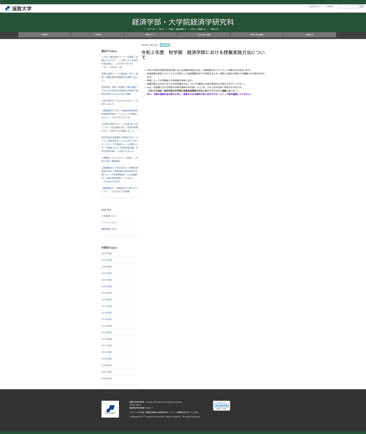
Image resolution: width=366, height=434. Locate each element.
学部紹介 (44, 35)
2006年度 (107, 378)
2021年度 (107, 280)
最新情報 (165, 45)
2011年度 (107, 346)
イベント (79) (108, 222)
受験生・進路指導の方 (177, 29)
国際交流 (309, 35)
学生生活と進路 (203, 35)
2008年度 (107, 365)
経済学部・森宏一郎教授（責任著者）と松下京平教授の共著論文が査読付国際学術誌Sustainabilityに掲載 (120, 90)
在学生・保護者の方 (198, 29)
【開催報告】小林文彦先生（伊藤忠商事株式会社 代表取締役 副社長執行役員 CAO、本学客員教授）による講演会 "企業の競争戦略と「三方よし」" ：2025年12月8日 (120, 175)
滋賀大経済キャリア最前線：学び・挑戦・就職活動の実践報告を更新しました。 (120, 77)
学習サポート (150, 35)
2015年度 (107, 319)
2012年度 (107, 339)
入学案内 (98, 35)
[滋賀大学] (18, 7)
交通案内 (330, 6)
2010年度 (107, 352)
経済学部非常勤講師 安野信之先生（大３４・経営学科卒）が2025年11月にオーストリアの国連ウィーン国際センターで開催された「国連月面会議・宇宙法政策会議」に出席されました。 (120, 144)
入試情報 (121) (109, 216)
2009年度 (107, 359)
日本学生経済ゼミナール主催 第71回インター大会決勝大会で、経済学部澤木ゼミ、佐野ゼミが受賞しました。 (120, 127)
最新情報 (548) (109, 229)
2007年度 (107, 372)
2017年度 (107, 306)
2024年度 (107, 260)
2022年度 (107, 273)
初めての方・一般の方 (155, 29)
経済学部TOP (315, 6)
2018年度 (107, 299)
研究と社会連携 (256, 35)
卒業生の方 (214, 29)
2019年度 (107, 293)
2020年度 (107, 286)
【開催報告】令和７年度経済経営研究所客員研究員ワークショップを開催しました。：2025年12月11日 (120, 114)
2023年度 (107, 267)
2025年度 (107, 253)
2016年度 (107, 313)
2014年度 (107, 326)
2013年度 (107, 332)
